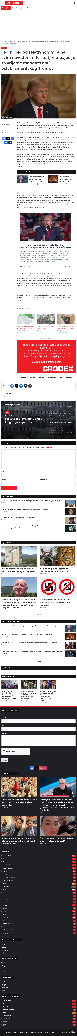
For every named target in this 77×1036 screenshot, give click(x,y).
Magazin (5, 862)
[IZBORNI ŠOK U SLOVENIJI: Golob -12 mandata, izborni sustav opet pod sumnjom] (70, 645)
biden (24, 378)
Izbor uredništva (7, 856)
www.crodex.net (22, 308)
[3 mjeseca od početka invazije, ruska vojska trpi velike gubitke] (46, 319)
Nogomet (5, 917)
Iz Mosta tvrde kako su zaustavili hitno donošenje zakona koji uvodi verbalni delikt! (18, 841)
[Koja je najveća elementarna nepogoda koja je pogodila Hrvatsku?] (70, 511)
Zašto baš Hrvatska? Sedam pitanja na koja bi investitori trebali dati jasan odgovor (19, 802)
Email (3, 726)
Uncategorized (7, 902)
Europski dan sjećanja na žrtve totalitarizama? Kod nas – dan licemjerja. (55, 602)
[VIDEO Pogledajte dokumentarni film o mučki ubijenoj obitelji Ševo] (19, 556)
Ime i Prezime (6, 718)
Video (4, 859)
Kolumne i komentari (9, 877)
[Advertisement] (38, 26)
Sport (4, 914)
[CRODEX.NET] (14, 3)
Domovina (6, 886)
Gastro (5, 874)
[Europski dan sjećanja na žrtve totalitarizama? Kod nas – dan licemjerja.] (58, 587)
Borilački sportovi (8, 923)
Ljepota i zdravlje (8, 868)
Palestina (52, 378)
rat (61, 378)
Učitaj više (38, 536)
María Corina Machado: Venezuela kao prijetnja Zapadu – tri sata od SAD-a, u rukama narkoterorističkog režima (48, 695)
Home (4, 41)
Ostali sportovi (7, 930)
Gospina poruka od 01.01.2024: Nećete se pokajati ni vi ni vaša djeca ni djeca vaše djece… (32, 501)
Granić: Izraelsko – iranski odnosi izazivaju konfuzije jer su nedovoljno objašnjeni (26, 326)
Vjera (4, 911)
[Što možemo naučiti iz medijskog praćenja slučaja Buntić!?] (58, 826)
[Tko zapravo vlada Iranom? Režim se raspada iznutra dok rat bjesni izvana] (53, 179)
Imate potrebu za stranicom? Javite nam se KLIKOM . (41, 1032)
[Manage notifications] (72, 1031)
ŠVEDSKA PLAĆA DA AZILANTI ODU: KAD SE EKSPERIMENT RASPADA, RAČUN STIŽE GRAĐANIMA (29, 694)
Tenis (4, 920)
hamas (33, 378)
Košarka (5, 927)
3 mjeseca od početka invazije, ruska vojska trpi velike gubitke (45, 326)
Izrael (42, 378)
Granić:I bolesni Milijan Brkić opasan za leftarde (26, 8)
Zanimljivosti (6, 865)
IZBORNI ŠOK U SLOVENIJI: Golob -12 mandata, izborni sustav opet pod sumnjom (29, 643)
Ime (2, 471)
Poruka (4, 733)
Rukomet (5, 933)
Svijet (13, 41)
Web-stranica (44, 479)
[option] (38, 420)
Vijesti (9, 41)
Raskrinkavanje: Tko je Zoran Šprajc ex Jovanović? (18, 517)
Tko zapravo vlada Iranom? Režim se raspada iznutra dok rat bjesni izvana (27, 634)
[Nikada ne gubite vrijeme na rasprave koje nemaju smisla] (58, 556)
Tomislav (7, 393)
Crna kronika (6, 893)
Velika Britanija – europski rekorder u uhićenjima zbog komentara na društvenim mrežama (8, 694)
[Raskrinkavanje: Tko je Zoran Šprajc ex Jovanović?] (70, 520)
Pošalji (5, 760)
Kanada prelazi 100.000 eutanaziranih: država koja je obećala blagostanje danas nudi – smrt (23, 420)
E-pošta (3, 479)
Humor (5, 871)
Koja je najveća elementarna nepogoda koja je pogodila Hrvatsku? (24, 509)
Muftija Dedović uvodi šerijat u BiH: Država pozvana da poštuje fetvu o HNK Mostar (65, 326)
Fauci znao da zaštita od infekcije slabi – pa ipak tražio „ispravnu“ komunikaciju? (29, 626)
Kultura (5, 905)
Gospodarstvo (7, 899)
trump (69, 378)
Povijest (5, 908)
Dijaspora (5, 896)
